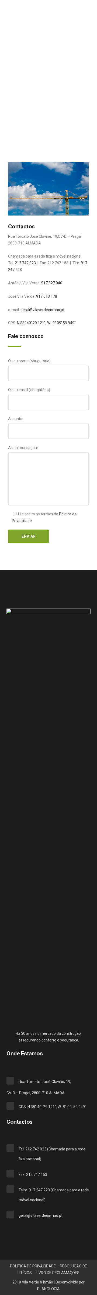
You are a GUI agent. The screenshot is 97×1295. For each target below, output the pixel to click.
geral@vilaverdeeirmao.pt (42, 310)
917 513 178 (46, 296)
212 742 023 (25, 263)
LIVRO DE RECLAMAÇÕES (57, 1273)
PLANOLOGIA (48, 1289)
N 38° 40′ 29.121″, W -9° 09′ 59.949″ (47, 323)
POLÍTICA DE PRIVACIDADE (33, 1266)
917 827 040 (51, 283)
